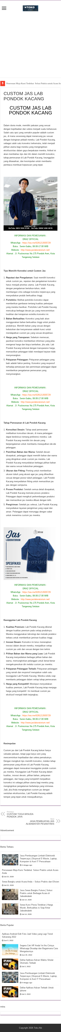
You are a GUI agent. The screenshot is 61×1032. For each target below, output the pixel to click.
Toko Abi (38, 1028)
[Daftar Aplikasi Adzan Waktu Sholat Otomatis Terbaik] (10, 964)
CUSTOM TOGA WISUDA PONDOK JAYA (20, 814)
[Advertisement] (30, 47)
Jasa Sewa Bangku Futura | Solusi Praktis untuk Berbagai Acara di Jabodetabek (36, 893)
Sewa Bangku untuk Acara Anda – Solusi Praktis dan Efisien (30, 881)
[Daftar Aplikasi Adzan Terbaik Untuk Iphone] (10, 991)
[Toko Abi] (30, 8)
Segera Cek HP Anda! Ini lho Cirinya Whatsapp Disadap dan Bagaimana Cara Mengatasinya (39, 948)
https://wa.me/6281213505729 (36, 243)
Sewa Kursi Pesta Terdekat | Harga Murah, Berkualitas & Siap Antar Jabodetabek (36, 908)
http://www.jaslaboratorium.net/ (35, 250)
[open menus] (4, 8)
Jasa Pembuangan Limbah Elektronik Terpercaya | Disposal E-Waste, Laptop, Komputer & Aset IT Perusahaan (38, 858)
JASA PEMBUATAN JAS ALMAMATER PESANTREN (40, 821)
